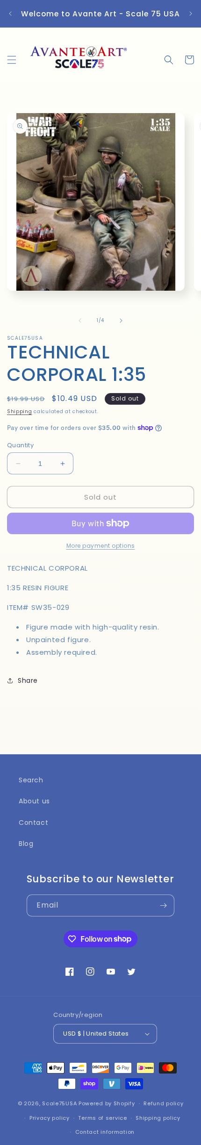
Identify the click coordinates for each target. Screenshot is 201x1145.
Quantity (20, 445)
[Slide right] (121, 320)
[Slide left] (80, 320)
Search (31, 780)
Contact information (105, 1132)
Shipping (19, 411)
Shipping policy (158, 1118)
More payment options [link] (100, 546)
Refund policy (163, 1103)
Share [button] (28, 680)
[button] (11, 60)
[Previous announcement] (10, 13)
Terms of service (102, 1118)
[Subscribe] (163, 905)
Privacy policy (49, 1118)
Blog (26, 843)
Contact (33, 822)
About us (34, 801)
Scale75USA (59, 1103)
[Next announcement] (190, 13)
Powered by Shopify (107, 1103)
